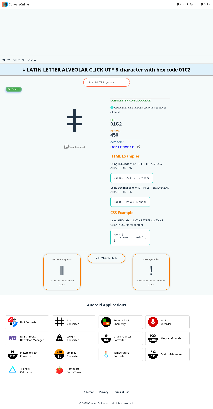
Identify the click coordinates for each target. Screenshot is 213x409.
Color (207, 4)
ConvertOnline (19, 4)
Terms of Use (121, 392)
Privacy (103, 392)
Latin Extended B (122, 147)
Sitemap (89, 392)
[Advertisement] (106, 32)
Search (15, 89)
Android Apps (188, 4)
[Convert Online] (3, 60)
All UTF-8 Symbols (106, 258)
